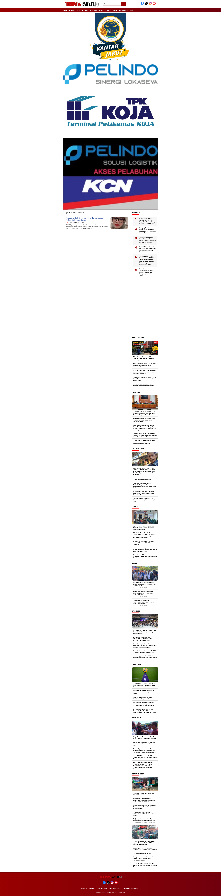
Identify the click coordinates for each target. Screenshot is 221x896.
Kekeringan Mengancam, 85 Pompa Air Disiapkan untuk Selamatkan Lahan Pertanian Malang (144, 807)
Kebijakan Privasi (115, 888)
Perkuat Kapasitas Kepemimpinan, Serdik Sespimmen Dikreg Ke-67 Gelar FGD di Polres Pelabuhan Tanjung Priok (144, 750)
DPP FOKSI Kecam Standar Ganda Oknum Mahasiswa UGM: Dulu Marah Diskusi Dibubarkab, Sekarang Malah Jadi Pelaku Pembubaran (144, 535)
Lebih (131, 10)
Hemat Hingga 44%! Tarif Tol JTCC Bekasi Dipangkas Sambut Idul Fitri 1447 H (145, 657)
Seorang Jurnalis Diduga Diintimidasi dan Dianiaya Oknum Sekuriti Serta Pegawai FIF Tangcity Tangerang (147, 240)
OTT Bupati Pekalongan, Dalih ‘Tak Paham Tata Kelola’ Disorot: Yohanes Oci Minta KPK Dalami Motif (145, 549)
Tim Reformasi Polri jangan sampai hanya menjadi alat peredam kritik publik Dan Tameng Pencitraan (145, 556)
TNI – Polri (93, 10)
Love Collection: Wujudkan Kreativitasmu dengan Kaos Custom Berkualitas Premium (143, 602)
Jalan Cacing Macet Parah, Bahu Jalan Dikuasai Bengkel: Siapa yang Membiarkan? (144, 365)
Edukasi (100, 10)
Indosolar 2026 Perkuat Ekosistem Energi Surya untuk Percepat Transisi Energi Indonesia (144, 593)
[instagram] (150, 4)
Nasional (71, 10)
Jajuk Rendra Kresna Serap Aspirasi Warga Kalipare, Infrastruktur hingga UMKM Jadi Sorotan (143, 527)
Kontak (92, 888)
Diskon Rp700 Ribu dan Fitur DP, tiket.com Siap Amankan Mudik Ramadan (145, 848)
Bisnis (115, 10)
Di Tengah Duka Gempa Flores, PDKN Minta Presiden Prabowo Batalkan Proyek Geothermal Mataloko (144, 442)
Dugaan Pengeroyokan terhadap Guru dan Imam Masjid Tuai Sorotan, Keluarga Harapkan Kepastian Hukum (147, 221)
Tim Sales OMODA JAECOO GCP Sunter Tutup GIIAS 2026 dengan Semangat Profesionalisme (144, 632)
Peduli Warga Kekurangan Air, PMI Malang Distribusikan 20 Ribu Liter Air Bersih (144, 813)
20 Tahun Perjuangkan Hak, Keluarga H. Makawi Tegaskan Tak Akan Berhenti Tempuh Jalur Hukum (144, 372)
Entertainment (123, 10)
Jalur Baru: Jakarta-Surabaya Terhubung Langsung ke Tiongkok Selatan (145, 478)
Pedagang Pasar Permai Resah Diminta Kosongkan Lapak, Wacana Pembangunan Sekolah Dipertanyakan (147, 230)
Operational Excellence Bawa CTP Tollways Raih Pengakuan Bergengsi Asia (144, 500)
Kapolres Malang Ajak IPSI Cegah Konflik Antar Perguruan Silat (143, 698)
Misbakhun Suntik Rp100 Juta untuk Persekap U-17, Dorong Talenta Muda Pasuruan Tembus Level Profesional (144, 704)
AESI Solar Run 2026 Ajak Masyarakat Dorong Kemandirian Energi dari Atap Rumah (144, 692)
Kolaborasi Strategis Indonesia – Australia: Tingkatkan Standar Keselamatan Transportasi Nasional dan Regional (145, 486)
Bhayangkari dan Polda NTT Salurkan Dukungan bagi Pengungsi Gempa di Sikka (144, 743)
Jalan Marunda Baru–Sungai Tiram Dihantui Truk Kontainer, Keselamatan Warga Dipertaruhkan (144, 358)
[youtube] (154, 4)
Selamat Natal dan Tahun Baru (142, 853)
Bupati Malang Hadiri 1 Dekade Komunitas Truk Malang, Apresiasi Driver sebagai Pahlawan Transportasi (145, 645)
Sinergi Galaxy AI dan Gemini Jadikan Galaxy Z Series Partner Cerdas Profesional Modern (144, 858)
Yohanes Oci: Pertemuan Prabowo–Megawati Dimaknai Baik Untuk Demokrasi (143, 543)
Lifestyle (108, 10)
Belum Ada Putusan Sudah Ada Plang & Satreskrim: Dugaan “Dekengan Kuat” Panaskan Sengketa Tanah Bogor (144, 413)
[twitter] (146, 4)
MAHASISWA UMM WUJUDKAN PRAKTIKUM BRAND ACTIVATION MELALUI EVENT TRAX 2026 (142, 639)
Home (65, 10)
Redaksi (84, 888)
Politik (78, 10)
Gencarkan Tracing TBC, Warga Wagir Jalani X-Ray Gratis (144, 794)
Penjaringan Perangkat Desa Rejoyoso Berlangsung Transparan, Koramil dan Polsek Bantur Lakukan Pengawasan (144, 820)
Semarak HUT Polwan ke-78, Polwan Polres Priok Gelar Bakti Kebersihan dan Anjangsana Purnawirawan (145, 757)
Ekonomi (85, 10)
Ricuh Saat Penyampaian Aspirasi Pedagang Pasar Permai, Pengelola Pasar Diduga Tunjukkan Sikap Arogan (146, 272)
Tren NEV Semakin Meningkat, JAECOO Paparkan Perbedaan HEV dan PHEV (144, 651)
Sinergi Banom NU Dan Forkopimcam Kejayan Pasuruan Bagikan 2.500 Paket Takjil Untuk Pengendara (144, 843)
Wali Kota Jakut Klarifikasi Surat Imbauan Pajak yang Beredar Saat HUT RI (144, 385)
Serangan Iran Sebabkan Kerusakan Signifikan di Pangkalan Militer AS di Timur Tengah (143, 493)
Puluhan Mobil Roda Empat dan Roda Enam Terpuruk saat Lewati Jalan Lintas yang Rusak (147, 249)
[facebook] (142, 4)
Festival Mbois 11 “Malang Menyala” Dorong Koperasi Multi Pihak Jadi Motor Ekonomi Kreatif (145, 584)
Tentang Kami (102, 888)
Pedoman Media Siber (131, 888)
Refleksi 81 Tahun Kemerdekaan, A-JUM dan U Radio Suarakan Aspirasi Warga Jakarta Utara (144, 379)
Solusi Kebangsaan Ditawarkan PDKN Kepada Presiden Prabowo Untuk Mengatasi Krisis (144, 420)
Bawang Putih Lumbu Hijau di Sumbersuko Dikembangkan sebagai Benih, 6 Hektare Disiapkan (144, 800)
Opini (67, 222)
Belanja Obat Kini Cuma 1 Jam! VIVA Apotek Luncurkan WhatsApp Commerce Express (145, 865)
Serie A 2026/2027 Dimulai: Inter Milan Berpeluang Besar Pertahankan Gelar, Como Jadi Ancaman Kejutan (144, 685)
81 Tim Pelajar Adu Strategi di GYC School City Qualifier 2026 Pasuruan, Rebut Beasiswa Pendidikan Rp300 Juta (145, 711)
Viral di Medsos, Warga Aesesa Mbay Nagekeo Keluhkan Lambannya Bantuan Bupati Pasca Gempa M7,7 (145, 435)
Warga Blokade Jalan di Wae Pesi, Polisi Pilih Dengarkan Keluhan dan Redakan (144, 737)
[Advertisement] (145, 307)
